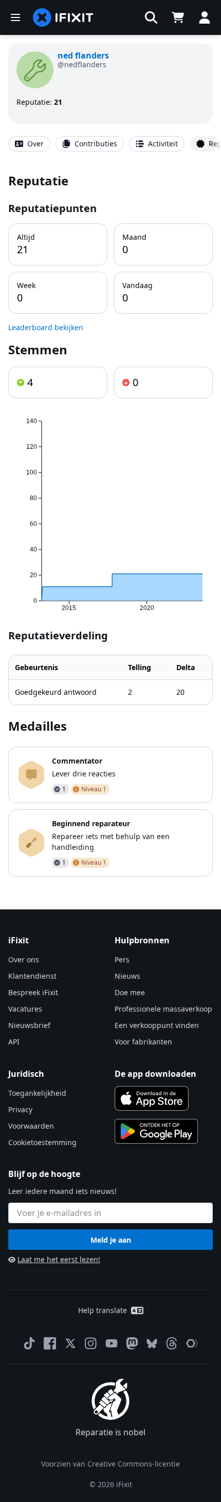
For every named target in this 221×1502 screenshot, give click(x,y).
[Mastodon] (132, 1343)
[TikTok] (29, 1343)
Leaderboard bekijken (45, 327)
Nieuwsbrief (29, 1025)
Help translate (102, 1310)
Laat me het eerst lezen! (58, 1259)
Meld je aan (110, 1240)
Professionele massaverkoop (163, 1009)
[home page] (63, 17)
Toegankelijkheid (37, 1093)
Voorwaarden (31, 1126)
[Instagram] (91, 1343)
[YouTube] (111, 1343)
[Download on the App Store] (152, 1098)
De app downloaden (155, 1073)
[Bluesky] (151, 1343)
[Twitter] (70, 1343)
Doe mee (130, 992)
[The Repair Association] (192, 1343)
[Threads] (171, 1343)
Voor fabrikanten (143, 1042)
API (14, 1042)
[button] (151, 17)
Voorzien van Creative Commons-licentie (110, 1464)
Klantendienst (32, 976)
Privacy (20, 1109)
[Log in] (204, 17)
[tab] (29, 143)
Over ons (23, 959)
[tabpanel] (110, 524)
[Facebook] (50, 1343)
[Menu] (15, 17)
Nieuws (127, 976)
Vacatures (25, 1009)
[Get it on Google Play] (156, 1131)
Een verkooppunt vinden (157, 1025)
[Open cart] (178, 17)
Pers (122, 959)
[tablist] (110, 144)
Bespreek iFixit (33, 992)
